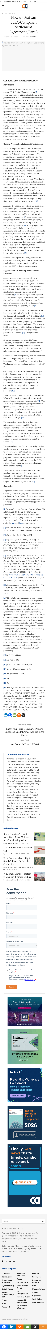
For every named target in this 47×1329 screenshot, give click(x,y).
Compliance (12, 13)
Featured (6, 1307)
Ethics (4, 1300)
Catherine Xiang (10, 880)
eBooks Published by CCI (8, 1294)
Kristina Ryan (9, 854)
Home (4, 13)
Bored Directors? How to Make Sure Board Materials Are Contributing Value (16, 837)
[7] (35, 306)
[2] (36, 201)
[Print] (19, 715)
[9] (23, 332)
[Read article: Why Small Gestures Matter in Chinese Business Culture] (39, 876)
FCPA (4, 1303)
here (13, 523)
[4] (25, 225)
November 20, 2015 (29, 37)
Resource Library (36, 1281)
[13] (11, 441)
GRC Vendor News (22, 1287)
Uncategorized (38, 1289)
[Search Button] (43, 1221)
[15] (33, 481)
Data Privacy (7, 1289)
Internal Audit (23, 1297)
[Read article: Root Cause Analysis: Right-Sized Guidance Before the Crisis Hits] (39, 861)
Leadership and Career (22, 1301)
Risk (34, 1286)
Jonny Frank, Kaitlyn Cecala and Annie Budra (20, 867)
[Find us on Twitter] (6, 1261)
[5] (25, 253)
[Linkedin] (6, 715)
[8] (42, 316)
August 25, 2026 (23, 854)
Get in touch (21, 1246)
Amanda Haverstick (11, 37)
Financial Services (21, 1274)
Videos (35, 1292)
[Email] (15, 715)
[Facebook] (10, 715)
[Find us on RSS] (14, 1261)
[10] (13, 391)
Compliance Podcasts (7, 1281)
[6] (15, 294)
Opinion (35, 1273)
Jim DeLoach (9, 843)
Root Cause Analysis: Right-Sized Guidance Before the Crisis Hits (17, 861)
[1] (36, 92)
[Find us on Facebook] (2, 1261)
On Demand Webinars (22, 1307)
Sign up (27, 1249)
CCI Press (6, 1273)
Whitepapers (38, 1302)
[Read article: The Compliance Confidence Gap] (39, 850)
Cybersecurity (8, 1286)
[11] (39, 401)
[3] (24, 217)
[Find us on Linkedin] (10, 1261)
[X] (23, 715)
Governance (22, 1282)
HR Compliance (22, 1292)
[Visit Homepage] (25, 6)
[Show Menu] (3, 6)
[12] (22, 417)
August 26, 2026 (23, 843)
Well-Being (37, 1299)
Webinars (36, 1296)
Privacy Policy (8, 1228)
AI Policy (19, 1228)
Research (36, 1277)
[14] (22, 465)
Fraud (19, 1279)
